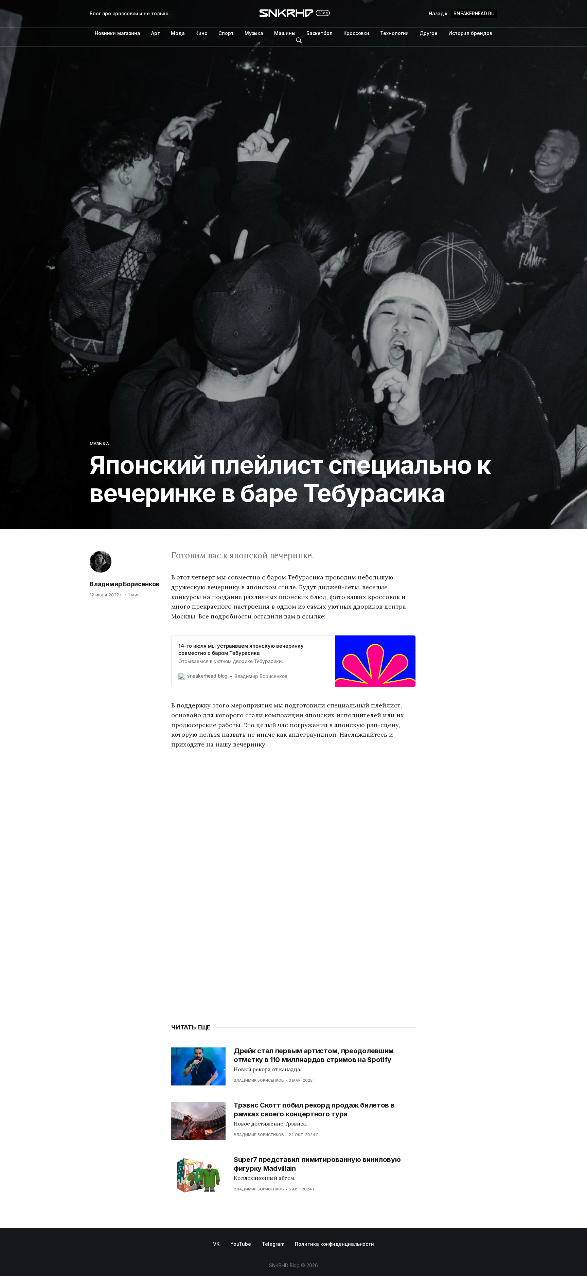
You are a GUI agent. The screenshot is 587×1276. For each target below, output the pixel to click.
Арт (155, 33)
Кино (201, 33)
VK (216, 1244)
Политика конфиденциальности (334, 1244)
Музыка (254, 33)
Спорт (226, 33)
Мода (178, 33)
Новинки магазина (117, 33)
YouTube (240, 1244)
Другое (429, 33)
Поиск (299, 40)
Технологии (394, 33)
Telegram (273, 1244)
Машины (285, 33)
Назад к (462, 13)
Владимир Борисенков (124, 584)
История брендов (470, 33)
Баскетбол (319, 33)
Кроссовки (356, 33)
